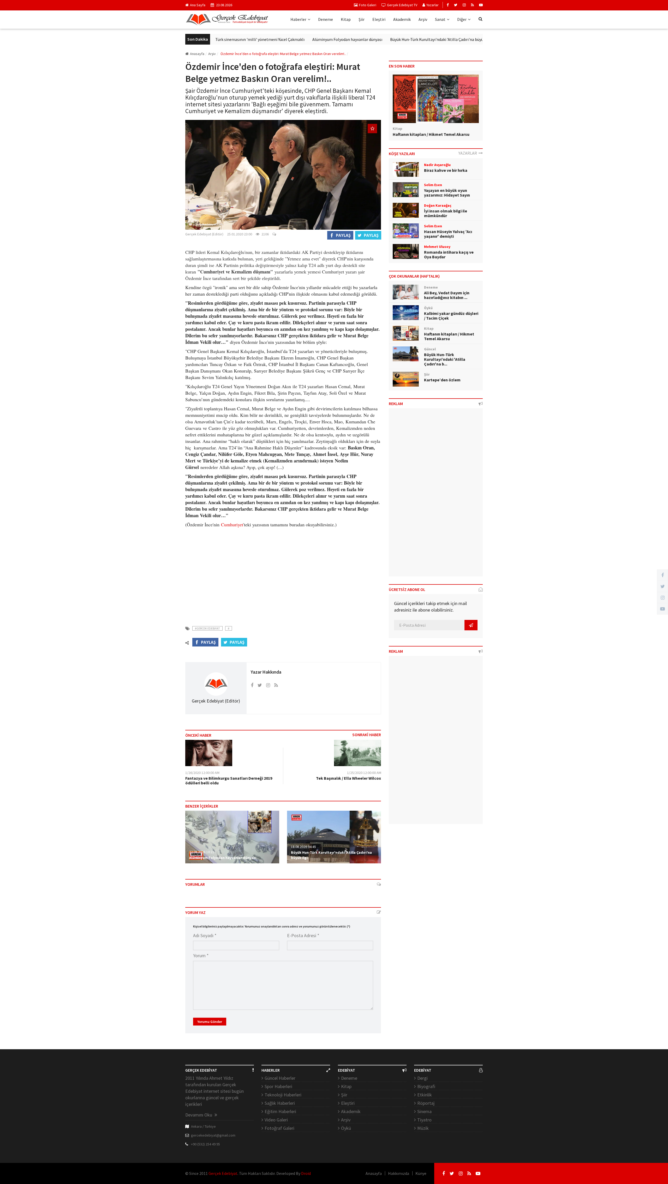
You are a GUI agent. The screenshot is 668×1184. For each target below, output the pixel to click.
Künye (420, 1173)
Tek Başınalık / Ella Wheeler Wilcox (348, 778)
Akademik (402, 19)
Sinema (424, 1111)
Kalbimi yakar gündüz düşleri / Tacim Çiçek (451, 316)
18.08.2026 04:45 (303, 846)
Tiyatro (424, 1120)
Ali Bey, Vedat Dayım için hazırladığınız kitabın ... (446, 295)
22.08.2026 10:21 (201, 852)
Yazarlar (432, 5)
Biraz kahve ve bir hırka (445, 170)
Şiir (362, 19)
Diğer (462, 19)
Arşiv (423, 19)
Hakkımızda (398, 1173)
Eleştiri (378, 19)
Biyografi (426, 1086)
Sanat (440, 19)
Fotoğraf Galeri (279, 1128)
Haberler (298, 19)
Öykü (346, 1128)
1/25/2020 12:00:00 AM (364, 772)
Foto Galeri (367, 5)
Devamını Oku (199, 1115)
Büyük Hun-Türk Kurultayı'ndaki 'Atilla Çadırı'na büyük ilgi (407, 39)
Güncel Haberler (280, 1078)
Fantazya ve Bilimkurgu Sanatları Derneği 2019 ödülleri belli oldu (228, 780)
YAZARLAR (468, 153)
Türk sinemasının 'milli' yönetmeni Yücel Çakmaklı (226, 39)
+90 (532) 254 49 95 (205, 1144)
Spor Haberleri (278, 1086)
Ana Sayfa (197, 5)
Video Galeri (276, 1120)
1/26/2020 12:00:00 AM (202, 772)
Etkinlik (424, 1095)
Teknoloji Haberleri (283, 1095)
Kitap (346, 19)
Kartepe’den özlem (442, 379)
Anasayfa (197, 53)
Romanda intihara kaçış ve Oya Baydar (449, 254)
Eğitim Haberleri (280, 1111)
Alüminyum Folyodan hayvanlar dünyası (314, 39)
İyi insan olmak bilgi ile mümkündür (445, 213)
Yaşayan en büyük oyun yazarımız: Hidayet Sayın (447, 193)
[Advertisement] (283, 573)
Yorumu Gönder (209, 1021)
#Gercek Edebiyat (207, 628)
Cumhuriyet (232, 524)
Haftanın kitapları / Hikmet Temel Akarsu (431, 134)
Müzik (423, 1128)
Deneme (325, 19)
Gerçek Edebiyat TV (402, 5)
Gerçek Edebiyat (222, 1173)
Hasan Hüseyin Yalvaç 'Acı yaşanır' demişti (448, 234)
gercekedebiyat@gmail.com (213, 1135)
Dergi (422, 1078)
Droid (306, 1173)
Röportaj (425, 1103)
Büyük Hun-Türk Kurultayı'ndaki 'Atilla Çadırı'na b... (444, 359)
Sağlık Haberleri (280, 1103)
